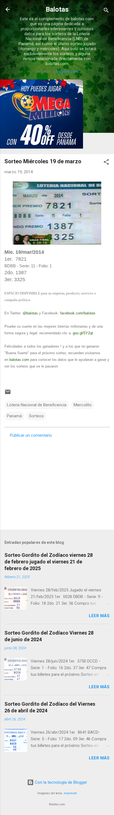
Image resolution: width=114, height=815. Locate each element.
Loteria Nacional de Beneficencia (36, 404)
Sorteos (36, 415)
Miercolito (83, 404)
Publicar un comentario (31, 435)
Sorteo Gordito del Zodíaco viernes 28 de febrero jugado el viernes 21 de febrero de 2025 (48, 561)
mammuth (70, 793)
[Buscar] (106, 11)
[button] (106, 163)
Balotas (57, 9)
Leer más (99, 615)
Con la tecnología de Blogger (60, 782)
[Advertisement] (57, 482)
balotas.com (67, 71)
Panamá (14, 415)
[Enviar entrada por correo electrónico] (7, 393)
